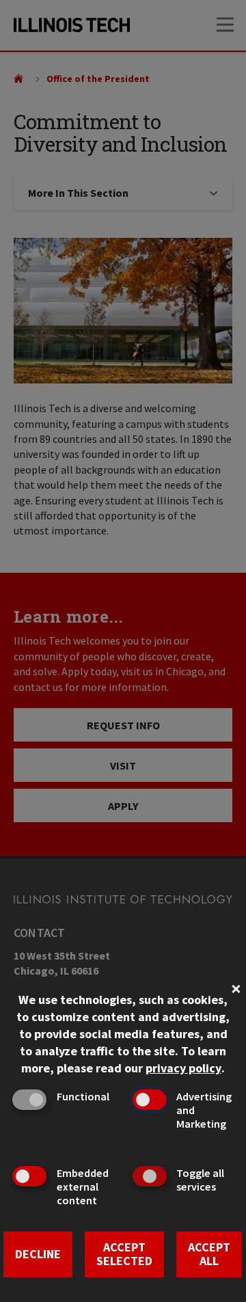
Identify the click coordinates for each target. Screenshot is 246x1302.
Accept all (209, 1254)
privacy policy (183, 1068)
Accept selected (124, 1254)
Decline (38, 1254)
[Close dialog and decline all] (236, 987)
